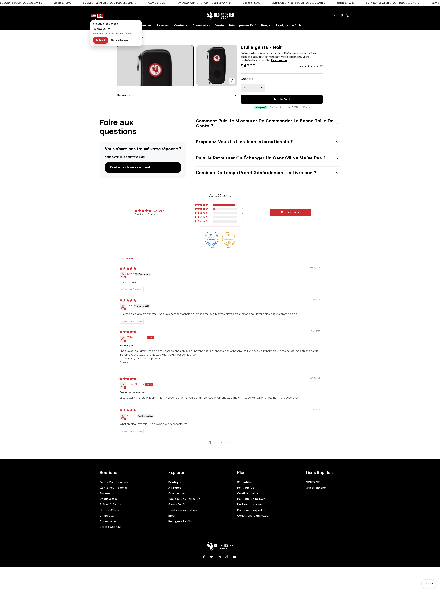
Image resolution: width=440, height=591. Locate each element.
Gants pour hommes (114, 482)
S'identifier (245, 482)
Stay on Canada (119, 40)
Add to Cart (282, 99)
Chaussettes (109, 499)
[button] (336, 16)
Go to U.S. (100, 40)
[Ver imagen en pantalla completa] (232, 81)
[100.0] (211, 239)
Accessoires (108, 521)
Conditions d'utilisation (253, 515)
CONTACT (313, 482)
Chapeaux (107, 515)
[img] (128, 268)
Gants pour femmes (114, 488)
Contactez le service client (130, 167)
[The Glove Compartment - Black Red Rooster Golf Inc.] (155, 83)
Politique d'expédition (252, 510)
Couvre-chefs (109, 510)
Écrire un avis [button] (290, 212)
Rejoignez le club (181, 521)
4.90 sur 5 (159, 210)
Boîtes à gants (110, 504)
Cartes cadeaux (111, 527)
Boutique (174, 482)
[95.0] (228, 239)
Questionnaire (316, 488)
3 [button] (221, 442)
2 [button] (215, 442)
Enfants (105, 493)
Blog (171, 515)
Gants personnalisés (182, 510)
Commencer (176, 493)
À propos (175, 488)
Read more (279, 60)
